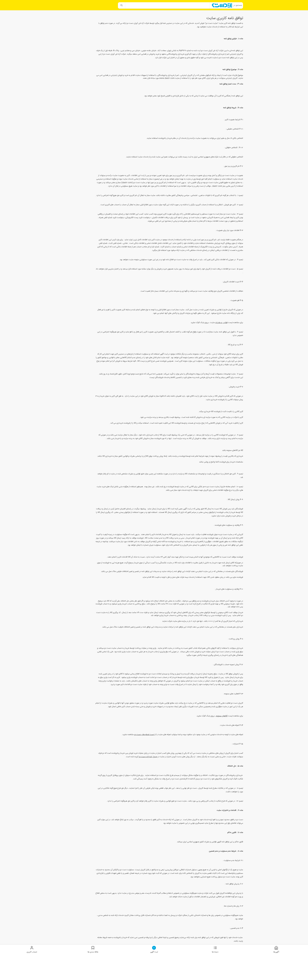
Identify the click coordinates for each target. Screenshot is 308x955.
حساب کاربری (32, 951)
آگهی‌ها (276, 951)
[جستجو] (121, 5)
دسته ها (215, 951)
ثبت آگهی (154, 951)
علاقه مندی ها (93, 951)
